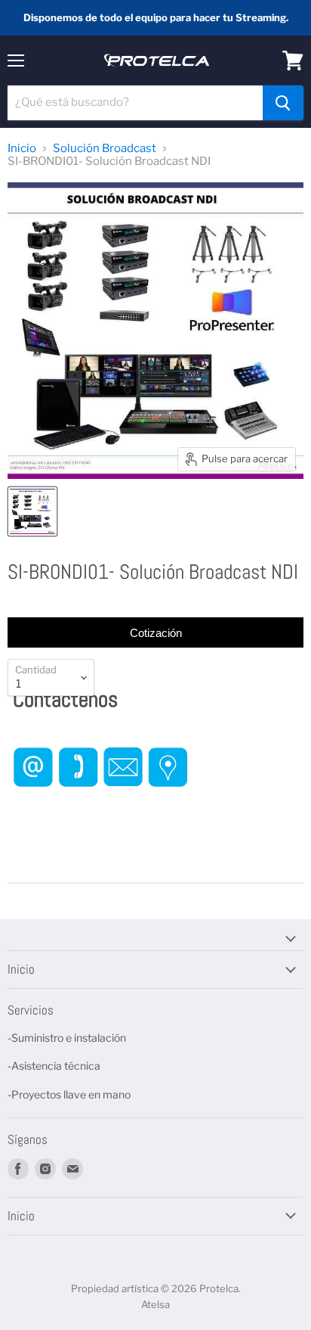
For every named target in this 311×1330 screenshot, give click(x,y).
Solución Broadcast (104, 148)
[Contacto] (101, 802)
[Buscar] (283, 102)
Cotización (156, 632)
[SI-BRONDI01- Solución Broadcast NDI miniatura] (32, 511)
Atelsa (155, 1304)
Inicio (22, 148)
